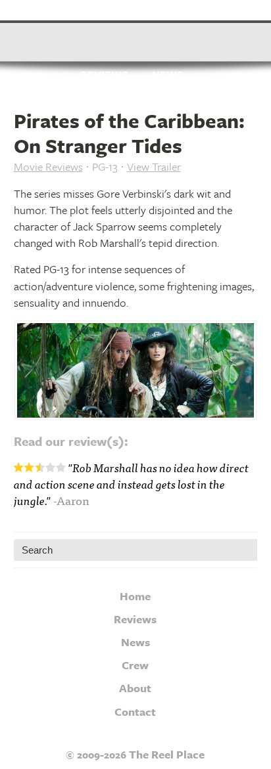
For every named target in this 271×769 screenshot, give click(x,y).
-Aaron (71, 500)
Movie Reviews (48, 166)
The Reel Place (135, 36)
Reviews (104, 75)
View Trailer (154, 166)
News (168, 75)
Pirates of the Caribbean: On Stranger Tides (129, 133)
